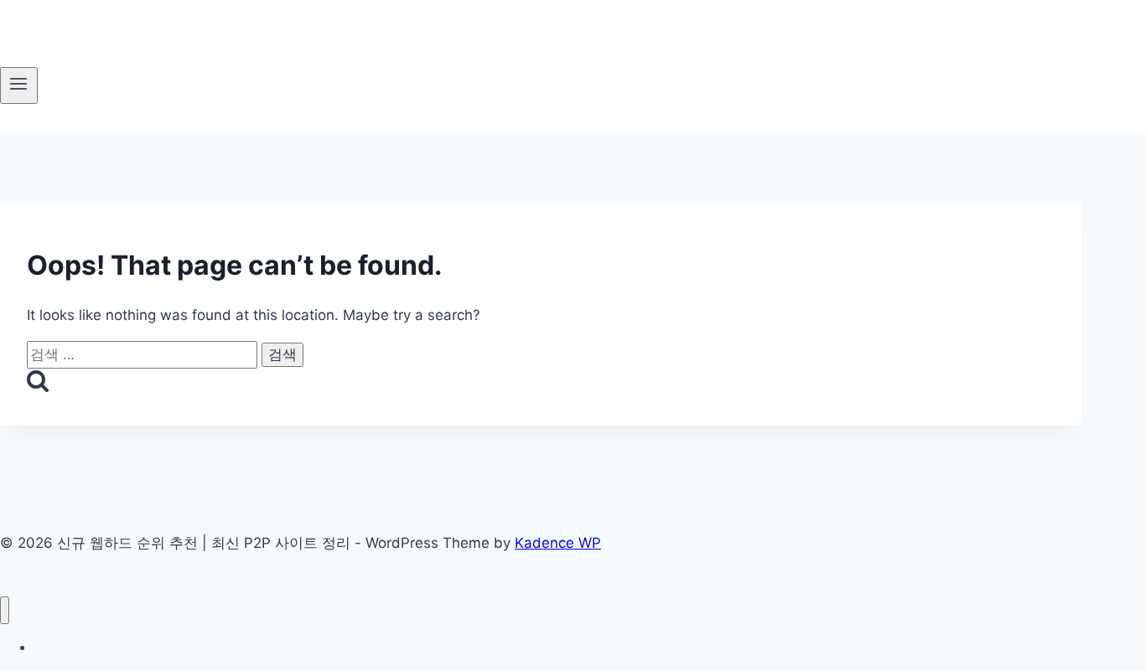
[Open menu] (19, 85)
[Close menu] (4, 610)
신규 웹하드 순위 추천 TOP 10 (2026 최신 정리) (161, 647)
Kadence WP (558, 542)
